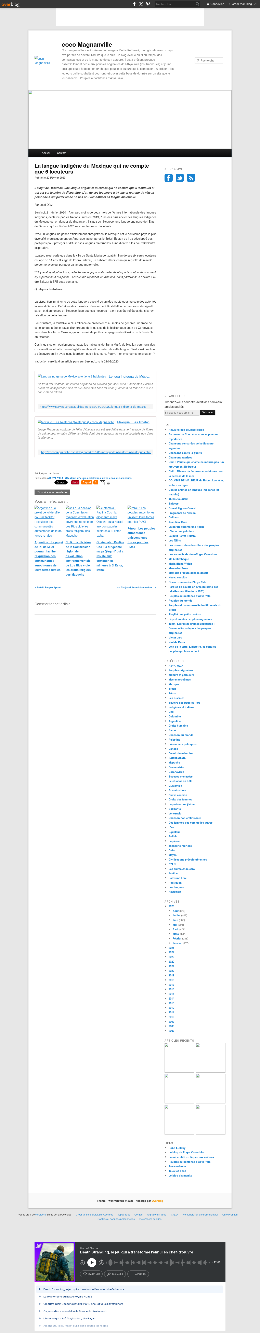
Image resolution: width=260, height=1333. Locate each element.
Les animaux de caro (182, 869)
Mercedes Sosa (178, 568)
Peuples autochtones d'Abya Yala (189, 596)
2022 (171, 961)
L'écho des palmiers (181, 531)
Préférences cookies (150, 1219)
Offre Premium (230, 1214)
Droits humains (178, 725)
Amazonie (175, 892)
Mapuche (174, 762)
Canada (173, 749)
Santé (172, 730)
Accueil (46, 153)
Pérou (172, 693)
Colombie (175, 716)
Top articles (124, 1214)
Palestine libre (178, 878)
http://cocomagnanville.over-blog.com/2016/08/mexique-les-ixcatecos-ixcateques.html (96, 452)
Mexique (174, 684)
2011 (171, 1012)
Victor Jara (175, 637)
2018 (171, 980)
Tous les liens (177, 1171)
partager (117, 1274)
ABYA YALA (176, 666)
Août (176, 911)
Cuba (172, 850)
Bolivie (173, 836)
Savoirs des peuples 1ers (184, 702)
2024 (171, 952)
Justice (173, 873)
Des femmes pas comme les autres (190, 822)
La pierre (174, 841)
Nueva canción (178, 577)
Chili (171, 712)
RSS (191, 178)
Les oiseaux (176, 698)
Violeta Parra (177, 642)
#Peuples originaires (89, 478)
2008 (171, 1026)
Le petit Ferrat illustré (182, 536)
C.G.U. (174, 1214)
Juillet (176, 915)
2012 (171, 1007)
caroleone (41, 1214)
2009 (171, 1021)
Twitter (180, 178)
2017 (171, 985)
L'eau (172, 827)
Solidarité (175, 809)
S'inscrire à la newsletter (52, 492)
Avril (176, 929)
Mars (176, 934)
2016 (171, 989)
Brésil (172, 688)
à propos (140, 1274)
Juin (175, 920)
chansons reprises (180, 846)
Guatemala (175, 785)
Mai (175, 924)
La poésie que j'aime (182, 804)
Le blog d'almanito (180, 1175)
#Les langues (124, 478)
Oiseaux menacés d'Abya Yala (187, 582)
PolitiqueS (175, 882)
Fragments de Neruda (182, 513)
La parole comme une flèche (186, 526)
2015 (171, 994)
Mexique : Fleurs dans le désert (188, 573)
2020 (171, 971)
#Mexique (70, 478)
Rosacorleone (177, 1166)
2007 (171, 1031)
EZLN (172, 864)
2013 (171, 1003)
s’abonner (94, 1274)
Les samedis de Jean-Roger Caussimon (193, 554)
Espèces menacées (181, 776)
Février (177, 938)
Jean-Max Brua (178, 522)
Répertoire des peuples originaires (190, 619)
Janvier (177, 943)
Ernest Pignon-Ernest (182, 508)
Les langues (176, 887)
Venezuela (175, 813)
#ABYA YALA (56, 478)
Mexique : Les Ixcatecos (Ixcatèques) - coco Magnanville (135, 422)
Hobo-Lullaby (177, 1148)
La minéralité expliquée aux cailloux (191, 1157)
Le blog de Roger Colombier (186, 1152)
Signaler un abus (157, 1214)
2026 (171, 906)
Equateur (174, 832)
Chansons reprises (180, 457)
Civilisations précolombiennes (188, 859)
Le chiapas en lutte (180, 781)
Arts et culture (177, 790)
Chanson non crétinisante (185, 818)
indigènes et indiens (181, 707)
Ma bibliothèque (179, 559)
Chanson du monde (181, 735)
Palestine (174, 739)
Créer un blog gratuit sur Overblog (94, 1214)
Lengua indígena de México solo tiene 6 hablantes (131, 376)
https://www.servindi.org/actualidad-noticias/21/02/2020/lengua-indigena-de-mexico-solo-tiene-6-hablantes (95, 406)
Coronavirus (176, 772)
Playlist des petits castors (185, 614)
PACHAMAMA (177, 758)
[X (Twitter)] (141, 4)
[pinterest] (147, 4)
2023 (171, 957)
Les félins (175, 540)
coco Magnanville (87, 44)
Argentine (175, 721)
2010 (171, 1017)
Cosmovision (177, 767)
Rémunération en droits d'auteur (200, 1214)
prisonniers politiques (182, 744)
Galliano (174, 517)
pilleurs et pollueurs (181, 675)
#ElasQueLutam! (179, 499)
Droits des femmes (180, 799)
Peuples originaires (181, 670)
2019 (171, 975)
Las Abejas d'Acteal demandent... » (136, 587)
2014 (171, 998)
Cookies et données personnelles (116, 1219)
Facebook (169, 178)
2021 (171, 966)
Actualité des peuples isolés (186, 429)
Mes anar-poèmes (180, 679)
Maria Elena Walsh (180, 563)
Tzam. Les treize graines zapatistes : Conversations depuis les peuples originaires (191, 628)
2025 (171, 948)
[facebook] (134, 4)
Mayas (173, 855)
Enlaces (174, 503)
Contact (61, 153)
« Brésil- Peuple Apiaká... (49, 587)
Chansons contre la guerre (185, 453)
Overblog (157, 1201)
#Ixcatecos (108, 478)
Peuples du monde (180, 600)
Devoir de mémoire (181, 753)
